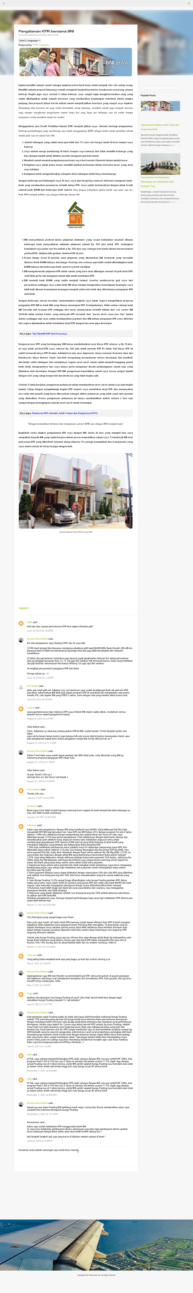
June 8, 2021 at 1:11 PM (39, 1046)
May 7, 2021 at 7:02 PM (38, 963)
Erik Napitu (32, 686)
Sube (29, 1054)
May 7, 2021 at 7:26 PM (38, 985)
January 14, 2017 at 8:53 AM (41, 817)
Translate (43, 44)
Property (24, 608)
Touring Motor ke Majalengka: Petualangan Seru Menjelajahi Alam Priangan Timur (157, 181)
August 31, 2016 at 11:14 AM (41, 743)
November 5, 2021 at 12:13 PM (42, 1114)
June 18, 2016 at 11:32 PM (40, 677)
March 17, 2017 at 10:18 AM (41, 947)
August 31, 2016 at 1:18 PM (41, 762)
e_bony (30, 707)
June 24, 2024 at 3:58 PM (39, 1141)
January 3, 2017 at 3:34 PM (40, 798)
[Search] (189, 3)
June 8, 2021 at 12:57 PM (39, 1004)
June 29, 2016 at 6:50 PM (39, 699)
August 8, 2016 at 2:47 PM (40, 718)
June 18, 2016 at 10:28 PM (40, 630)
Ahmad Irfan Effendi (37, 639)
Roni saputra (33, 789)
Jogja (30, 993)
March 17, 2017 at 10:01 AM (41, 905)
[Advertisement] (76, 572)
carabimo (32, 806)
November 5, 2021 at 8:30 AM (42, 1070)
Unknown (32, 825)
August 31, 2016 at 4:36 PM (41, 781)
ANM (29, 622)
